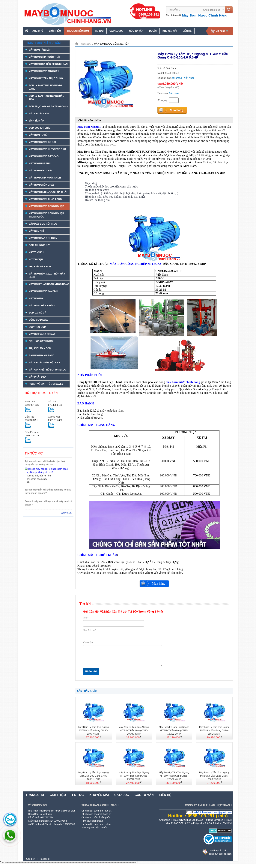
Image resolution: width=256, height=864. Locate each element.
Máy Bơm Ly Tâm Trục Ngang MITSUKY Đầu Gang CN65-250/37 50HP (134, 776)
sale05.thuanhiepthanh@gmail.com (213, 812)
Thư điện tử (89, 630)
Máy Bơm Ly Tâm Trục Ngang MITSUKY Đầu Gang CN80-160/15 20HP (214, 730)
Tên (85, 617)
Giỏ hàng (222, 31)
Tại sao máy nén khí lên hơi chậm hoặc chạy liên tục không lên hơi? (45, 463)
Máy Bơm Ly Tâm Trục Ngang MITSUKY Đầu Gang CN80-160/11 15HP (93, 776)
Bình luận (88, 642)
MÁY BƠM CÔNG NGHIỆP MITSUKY (136, 263)
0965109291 (31, 420)
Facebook (45, 859)
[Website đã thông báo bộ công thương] (218, 843)
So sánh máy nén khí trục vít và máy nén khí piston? (48, 503)
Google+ (30, 859)
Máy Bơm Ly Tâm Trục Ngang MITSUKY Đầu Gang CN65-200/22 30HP (214, 776)
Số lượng (162, 100)
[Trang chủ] (77, 43)
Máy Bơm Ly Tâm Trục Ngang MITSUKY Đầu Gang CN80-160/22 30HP (174, 730)
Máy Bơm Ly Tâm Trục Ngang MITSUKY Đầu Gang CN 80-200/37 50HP (93, 730)
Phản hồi (91, 671)
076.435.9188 (55, 405)
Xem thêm (66, 513)
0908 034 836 (32, 405)
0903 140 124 (32, 435)
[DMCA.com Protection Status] (220, 832)
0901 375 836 (55, 420)
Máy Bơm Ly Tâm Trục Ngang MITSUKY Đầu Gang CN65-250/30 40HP (174, 776)
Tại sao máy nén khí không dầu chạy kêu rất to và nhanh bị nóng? (48, 491)
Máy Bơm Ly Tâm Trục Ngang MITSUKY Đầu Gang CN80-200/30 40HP (134, 730)
